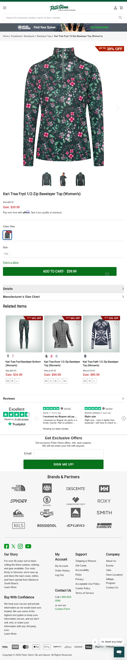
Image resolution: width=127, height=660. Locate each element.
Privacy (79, 579)
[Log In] (115, 7)
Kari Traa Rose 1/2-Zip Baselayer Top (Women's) (62, 363)
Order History (62, 570)
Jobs (108, 570)
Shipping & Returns (85, 560)
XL (65, 380)
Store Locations (114, 574)
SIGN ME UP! (64, 464)
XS (7, 380)
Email (28, 453)
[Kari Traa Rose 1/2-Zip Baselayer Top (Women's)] (62, 334)
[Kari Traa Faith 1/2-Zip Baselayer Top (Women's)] (101, 334)
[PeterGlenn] (62, 7)
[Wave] (56, 356)
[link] (63, 27)
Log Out (59, 575)
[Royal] (85, 356)
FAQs (78, 574)
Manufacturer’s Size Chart (21, 296)
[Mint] (13, 356)
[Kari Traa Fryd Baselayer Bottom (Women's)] (24, 334)
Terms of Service (84, 593)
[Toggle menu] (7, 7)
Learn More (10, 587)
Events (110, 565)
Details (8, 288)
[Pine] (8, 356)
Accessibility (82, 570)
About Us (111, 560)
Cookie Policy (82, 588)
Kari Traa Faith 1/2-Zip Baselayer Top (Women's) (100, 363)
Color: (9, 226)
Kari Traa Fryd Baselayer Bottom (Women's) (23, 363)
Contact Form (62, 608)
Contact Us (112, 587)
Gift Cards (80, 565)
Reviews (9, 398)
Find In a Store (11, 262)
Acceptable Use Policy (87, 583)
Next (117, 108)
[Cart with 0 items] (121, 7)
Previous (9, 108)
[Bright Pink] (51, 356)
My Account (61, 565)
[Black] (46, 356)
